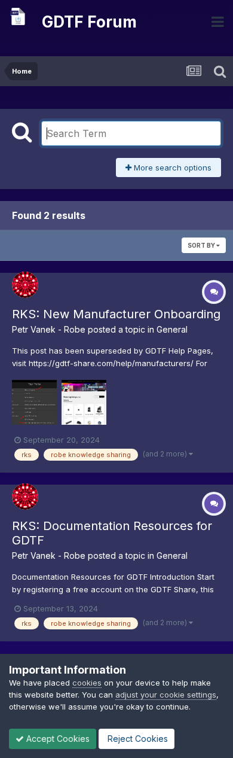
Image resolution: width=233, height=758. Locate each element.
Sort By (202, 245)
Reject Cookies (136, 738)
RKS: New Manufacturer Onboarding (116, 314)
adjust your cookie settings (165, 694)
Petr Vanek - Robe (48, 329)
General (172, 329)
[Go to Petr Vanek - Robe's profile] (25, 285)
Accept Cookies (57, 738)
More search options (171, 167)
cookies (87, 682)
